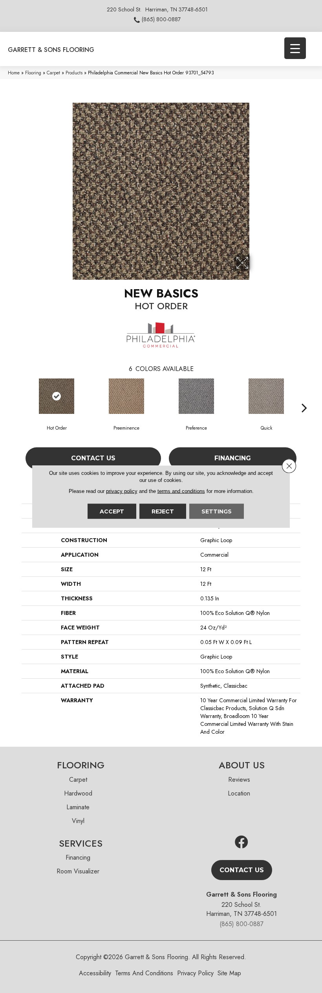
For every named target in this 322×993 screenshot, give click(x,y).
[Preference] (196, 396)
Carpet (53, 72)
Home (14, 72)
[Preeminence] (126, 396)
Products (74, 72)
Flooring (33, 72)
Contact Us (93, 458)
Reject (163, 511)
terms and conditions (181, 491)
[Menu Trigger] (295, 48)
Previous (18, 396)
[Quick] (266, 396)
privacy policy (121, 491)
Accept (112, 511)
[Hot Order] (56, 396)
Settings (216, 511)
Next (304, 396)
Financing (232, 458)
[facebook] (241, 842)
